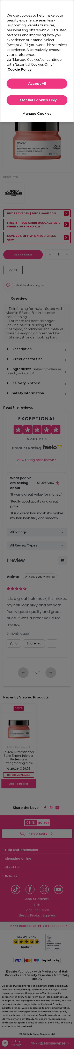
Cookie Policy (20, 69)
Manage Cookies (36, 114)
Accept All (37, 83)
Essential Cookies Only (37, 100)
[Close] (69, 5)
